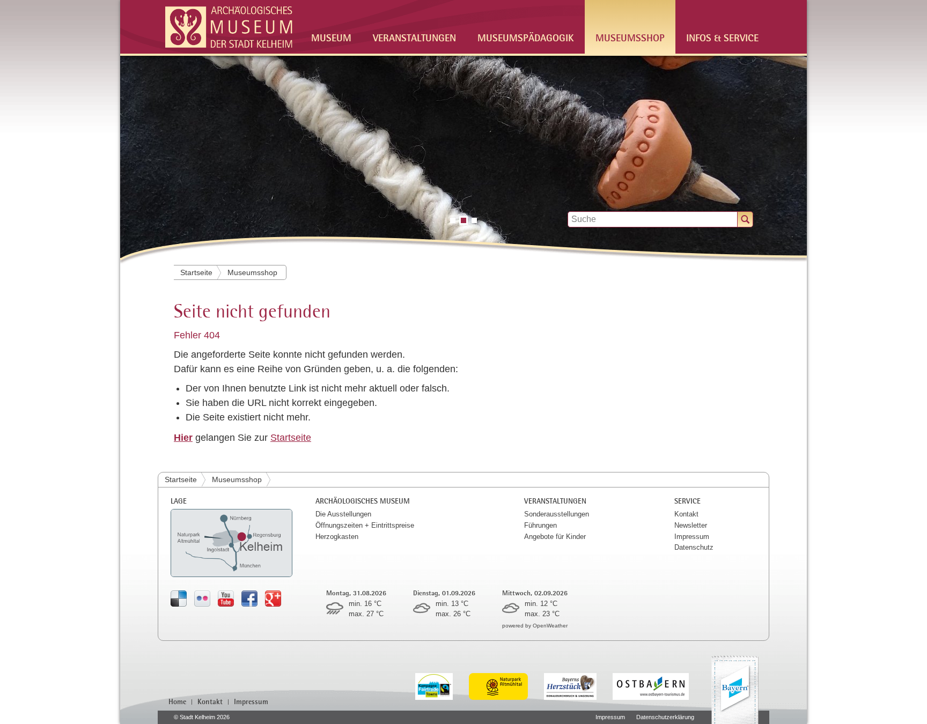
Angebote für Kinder (555, 537)
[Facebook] (249, 598)
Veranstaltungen (414, 37)
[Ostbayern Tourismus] (659, 685)
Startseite (196, 272)
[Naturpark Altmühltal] (506, 685)
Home (177, 701)
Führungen (540, 525)
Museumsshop (630, 37)
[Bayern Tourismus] (735, 689)
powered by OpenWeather (535, 626)
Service (687, 500)
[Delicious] (179, 598)
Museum (331, 37)
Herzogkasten (336, 537)
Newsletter (690, 525)
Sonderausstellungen (556, 514)
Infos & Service (722, 37)
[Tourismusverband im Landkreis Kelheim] (578, 685)
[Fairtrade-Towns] (442, 685)
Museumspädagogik (525, 37)
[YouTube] (226, 598)
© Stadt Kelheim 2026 (202, 717)
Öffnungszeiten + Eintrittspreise (364, 525)
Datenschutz (693, 547)
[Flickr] (202, 598)
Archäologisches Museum (362, 500)
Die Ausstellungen (343, 514)
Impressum (691, 537)
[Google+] (273, 598)
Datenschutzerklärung (665, 717)
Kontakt (686, 514)
